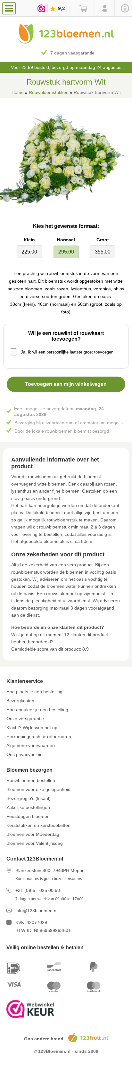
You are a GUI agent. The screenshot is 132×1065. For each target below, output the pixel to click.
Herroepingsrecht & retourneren (38, 736)
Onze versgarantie (25, 718)
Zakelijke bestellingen (28, 807)
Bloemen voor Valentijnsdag (34, 843)
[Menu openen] (9, 8)
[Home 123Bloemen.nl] (66, 42)
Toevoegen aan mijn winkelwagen (66, 384)
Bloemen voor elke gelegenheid (38, 789)
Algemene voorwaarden (30, 745)
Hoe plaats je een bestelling (34, 691)
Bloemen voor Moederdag (32, 834)
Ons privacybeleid (24, 754)
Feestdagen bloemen (28, 816)
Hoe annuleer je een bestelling (37, 709)
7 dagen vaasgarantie (72, 52)
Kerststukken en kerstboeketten (38, 825)
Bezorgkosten (20, 700)
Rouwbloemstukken (49, 92)
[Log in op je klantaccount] (104, 8)
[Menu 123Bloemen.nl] (10, 8)
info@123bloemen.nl (36, 910)
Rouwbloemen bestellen (30, 780)
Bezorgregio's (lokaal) (28, 798)
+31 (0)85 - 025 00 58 (37, 890)
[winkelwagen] (83, 8)
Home (18, 92)
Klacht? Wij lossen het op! (32, 727)
